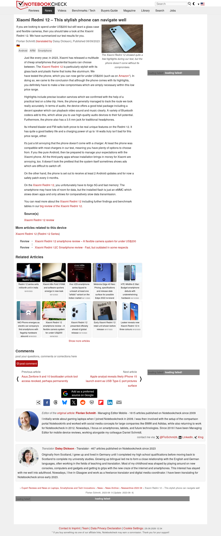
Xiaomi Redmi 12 (52, 67)
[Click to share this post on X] (73, 402)
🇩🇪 (18, 46)
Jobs (173, 10)
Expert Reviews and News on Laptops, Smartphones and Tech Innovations (58, 487)
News (48, 10)
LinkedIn (187, 437)
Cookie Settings (133, 528)
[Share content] (38, 402)
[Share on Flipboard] (101, 402)
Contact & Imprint (69, 528)
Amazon (124, 76)
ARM (32, 50)
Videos (62, 10)
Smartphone (45, 50)
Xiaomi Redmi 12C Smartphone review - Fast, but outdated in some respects (81, 247)
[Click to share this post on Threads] (55, 402)
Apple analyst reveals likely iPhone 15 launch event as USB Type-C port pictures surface (111, 380)
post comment (28, 363)
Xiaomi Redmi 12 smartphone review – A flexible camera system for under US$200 (85, 241)
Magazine (129, 10)
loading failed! (156, 73)
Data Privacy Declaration (106, 528)
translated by (44, 41)
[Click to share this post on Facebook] (46, 402)
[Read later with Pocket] (92, 402)
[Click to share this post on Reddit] (82, 402)
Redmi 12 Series (48, 234)
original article (65, 413)
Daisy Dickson (64, 448)
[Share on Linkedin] (110, 402)
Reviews (33, 10)
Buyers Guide (109, 10)
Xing (200, 437)
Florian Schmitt (86, 413)
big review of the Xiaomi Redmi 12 (61, 206)
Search (159, 10)
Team (85, 528)
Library (145, 10)
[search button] (189, 4)
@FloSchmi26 (168, 437)
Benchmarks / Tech (83, 10)
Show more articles (79, 341)
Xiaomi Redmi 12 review (39, 220)
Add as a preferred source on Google (82, 393)
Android (23, 50)
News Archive (112, 487)
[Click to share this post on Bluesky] (64, 402)
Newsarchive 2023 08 (131, 487)
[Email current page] (119, 402)
